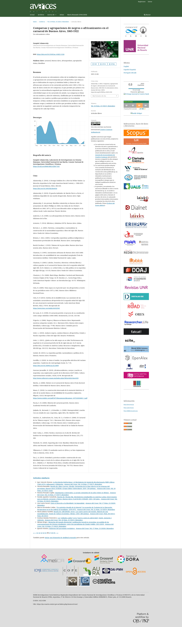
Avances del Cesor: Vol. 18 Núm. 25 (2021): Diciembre (64, 520)
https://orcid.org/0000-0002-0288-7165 (46, 166)
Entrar (150, 2)
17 (50, 533)
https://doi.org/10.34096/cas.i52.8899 (46, 366)
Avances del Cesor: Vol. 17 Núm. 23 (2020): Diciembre (95, 528)
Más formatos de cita (99, 96)
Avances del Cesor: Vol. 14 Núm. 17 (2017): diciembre (83, 484)
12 (39, 533)
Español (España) (130, 70)
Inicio (35, 22)
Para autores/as (129, 408)
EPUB (104, 64)
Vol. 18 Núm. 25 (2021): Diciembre (58, 22)
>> (57, 533)
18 (52, 533)
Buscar (148, 15)
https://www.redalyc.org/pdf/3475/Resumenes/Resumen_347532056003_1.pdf (60, 398)
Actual (32, 15)
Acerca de (51, 15)
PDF (95, 64)
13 (41, 533)
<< (34, 533)
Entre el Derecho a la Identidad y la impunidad (68, 503)
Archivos (41, 15)
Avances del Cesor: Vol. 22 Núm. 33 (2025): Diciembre (96, 509)
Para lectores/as (129, 405)
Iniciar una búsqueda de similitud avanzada (60, 538)
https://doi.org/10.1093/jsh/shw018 (45, 188)
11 (37, 533)
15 (46, 533)
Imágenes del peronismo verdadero (62, 528)
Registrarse (141, 2)
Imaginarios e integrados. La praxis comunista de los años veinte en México (82, 493)
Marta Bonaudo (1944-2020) (77, 15)
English (126, 66)
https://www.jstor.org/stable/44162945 (46, 308)
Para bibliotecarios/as (131, 411)
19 (54, 533)
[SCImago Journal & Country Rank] (136, 94)
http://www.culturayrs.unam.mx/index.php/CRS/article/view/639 (55, 378)
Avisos (62, 15)
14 (43, 533)
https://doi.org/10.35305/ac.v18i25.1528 (50, 54)
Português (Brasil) (130, 73)
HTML (113, 64)
